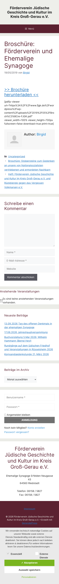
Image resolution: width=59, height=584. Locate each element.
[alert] (29, 300)
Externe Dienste (44, 554)
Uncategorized (16, 156)
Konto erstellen (36, 427)
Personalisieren (29, 577)
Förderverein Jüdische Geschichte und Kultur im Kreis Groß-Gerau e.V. (29, 12)
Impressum (29, 508)
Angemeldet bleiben (18, 414)
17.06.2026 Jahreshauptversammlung (26, 332)
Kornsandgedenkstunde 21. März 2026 (26, 354)
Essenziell (16, 554)
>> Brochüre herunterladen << (21, 92)
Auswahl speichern (29, 570)
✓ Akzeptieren (29, 562)
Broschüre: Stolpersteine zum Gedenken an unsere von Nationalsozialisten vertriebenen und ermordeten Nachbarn (29, 165)
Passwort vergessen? (16, 432)
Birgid (41, 134)
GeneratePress (29, 523)
